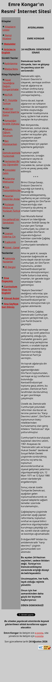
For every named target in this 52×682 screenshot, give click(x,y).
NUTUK (8, 94)
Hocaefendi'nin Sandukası (11, 221)
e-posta (39, 632)
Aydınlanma (10, 63)
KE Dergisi (10, 267)
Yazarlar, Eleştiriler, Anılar (11, 197)
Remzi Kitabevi (7, 37)
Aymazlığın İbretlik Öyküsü (11, 122)
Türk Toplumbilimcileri (12, 189)
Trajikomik (10, 242)
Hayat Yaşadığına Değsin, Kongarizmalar (11, 84)
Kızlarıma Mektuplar (9, 180)
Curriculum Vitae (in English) (9, 289)
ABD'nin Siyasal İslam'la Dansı (11, 112)
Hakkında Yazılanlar (9, 260)
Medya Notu (11, 68)
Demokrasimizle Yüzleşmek (11, 154)
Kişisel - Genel (11, 247)
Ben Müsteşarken (10, 142)
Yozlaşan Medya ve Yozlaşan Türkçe (11, 207)
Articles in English (9, 51)
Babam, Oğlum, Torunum (8, 132)
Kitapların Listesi (9, 28)
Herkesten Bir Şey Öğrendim (11, 163)
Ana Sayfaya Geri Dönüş (10, 305)
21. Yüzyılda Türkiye (10, 102)
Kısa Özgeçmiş (7, 279)
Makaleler (9, 44)
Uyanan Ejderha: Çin (9, 235)
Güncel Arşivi (11, 298)
